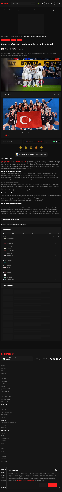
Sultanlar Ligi (4, 428)
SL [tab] (3, 233)
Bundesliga (4, 378)
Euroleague (4, 409)
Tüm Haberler (34, 10)
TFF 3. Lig (3, 376)
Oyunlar (41, 10)
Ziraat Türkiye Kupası (6, 396)
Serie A (3, 386)
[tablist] (31, 233)
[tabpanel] (31, 257)
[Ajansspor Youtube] (60, 359)
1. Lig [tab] (13, 233)
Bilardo (3, 453)
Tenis (2, 448)
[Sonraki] (58, 135)
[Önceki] (4, 135)
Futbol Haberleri (14, 36)
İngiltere (19, 39)
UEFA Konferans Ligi (6, 394)
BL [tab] (58, 233)
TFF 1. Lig (3, 371)
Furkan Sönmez (12, 48)
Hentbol (3, 433)
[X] (59, 142)
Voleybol (18, 10)
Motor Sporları (5, 438)
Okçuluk (3, 459)
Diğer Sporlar (55, 10)
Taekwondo (4, 461)
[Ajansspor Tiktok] (57, 359)
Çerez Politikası (5, 467)
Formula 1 (25, 10)
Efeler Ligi (3, 425)
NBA (2, 407)
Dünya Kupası (4, 401)
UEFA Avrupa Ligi (5, 391)
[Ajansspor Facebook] (48, 359)
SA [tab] (50, 233)
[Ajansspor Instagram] (54, 359)
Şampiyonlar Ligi (5, 389)
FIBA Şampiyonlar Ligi (6, 412)
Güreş (2, 435)
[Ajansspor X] (51, 359)
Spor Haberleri (4, 36)
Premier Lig (13, 39)
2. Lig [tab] (23, 233)
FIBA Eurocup (4, 414)
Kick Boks (3, 446)
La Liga (3, 383)
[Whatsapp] (54, 142)
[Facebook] (56, 142)
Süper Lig (3, 368)
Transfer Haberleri (6, 399)
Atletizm (3, 441)
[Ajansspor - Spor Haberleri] (6, 3)
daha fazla (56, 95)
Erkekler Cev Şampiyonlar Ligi (8, 422)
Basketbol (10, 10)
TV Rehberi (48, 10)
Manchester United (5, 39)
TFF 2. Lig (3, 373)
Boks (2, 443)
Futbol (3, 10)
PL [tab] (32, 233)
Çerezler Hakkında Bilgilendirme (25, 480)
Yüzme (2, 451)
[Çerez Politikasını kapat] (56, 470)
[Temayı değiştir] (58, 3)
